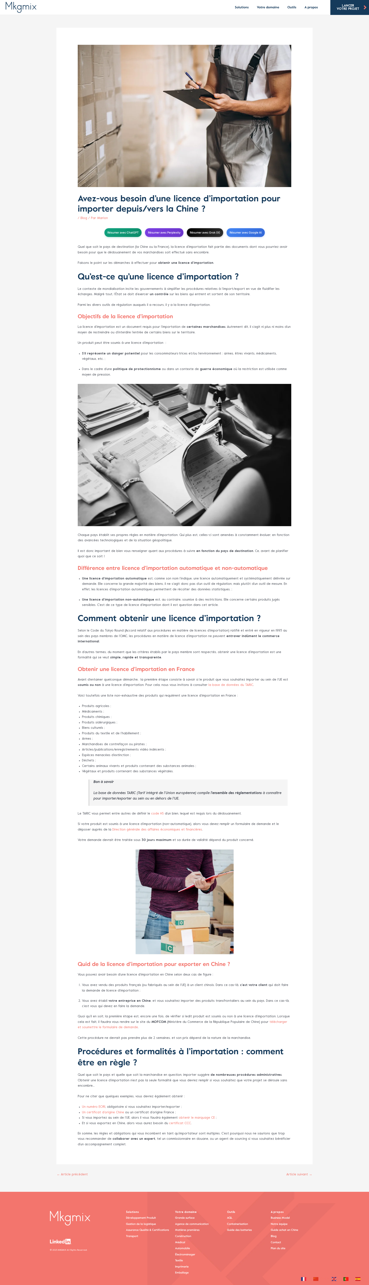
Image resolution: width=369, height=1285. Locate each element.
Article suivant (299, 1174)
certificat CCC (180, 1123)
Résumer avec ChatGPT (123, 232)
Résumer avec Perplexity (164, 232)
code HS (157, 813)
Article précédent (72, 1174)
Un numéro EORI (93, 1106)
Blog (84, 218)
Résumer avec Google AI (246, 232)
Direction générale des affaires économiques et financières (157, 829)
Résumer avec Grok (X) (205, 232)
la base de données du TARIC (230, 685)
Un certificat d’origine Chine (103, 1112)
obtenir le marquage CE (197, 1117)
